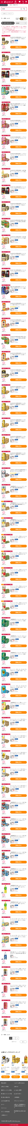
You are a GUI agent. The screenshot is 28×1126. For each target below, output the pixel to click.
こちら (18, 1121)
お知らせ (16, 1086)
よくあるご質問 (17, 1090)
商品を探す (3, 1083)
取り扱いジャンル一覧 (6, 1093)
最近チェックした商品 (6, 1090)
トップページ (4, 5)
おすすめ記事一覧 (5, 1100)
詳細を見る (19, 47)
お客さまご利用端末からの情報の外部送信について (20, 1106)
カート (2, 1104)
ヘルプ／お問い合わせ (19, 1083)
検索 (24, 9)
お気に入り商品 (5, 1086)
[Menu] (2, 2)
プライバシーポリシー (19, 1100)
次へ (23, 1041)
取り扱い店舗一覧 (5, 1097)
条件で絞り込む (8, 23)
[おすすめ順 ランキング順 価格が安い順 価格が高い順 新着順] (21, 23)
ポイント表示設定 (5, 1111)
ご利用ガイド (4, 1115)
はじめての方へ (17, 1093)
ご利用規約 (16, 1097)
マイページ (3, 1108)
